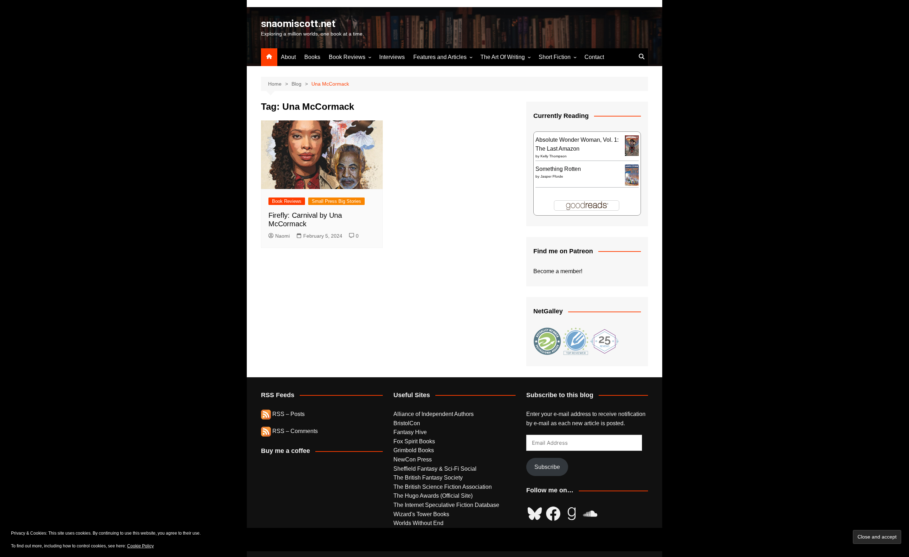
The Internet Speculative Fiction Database (446, 505)
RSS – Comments (294, 431)
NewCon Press (412, 459)
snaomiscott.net (298, 23)
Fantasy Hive (410, 432)
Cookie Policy (140, 546)
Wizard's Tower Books (421, 514)
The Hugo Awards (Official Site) (433, 496)
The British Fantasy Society (428, 478)
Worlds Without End (418, 523)
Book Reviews (347, 57)
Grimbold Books (413, 450)
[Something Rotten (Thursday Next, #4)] (632, 175)
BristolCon (406, 423)
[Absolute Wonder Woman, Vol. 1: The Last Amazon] (632, 145)
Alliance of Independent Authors (433, 414)
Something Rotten (558, 169)
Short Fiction (555, 57)
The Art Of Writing (502, 57)
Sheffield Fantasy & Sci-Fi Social (435, 469)
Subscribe (547, 467)
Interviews (392, 57)
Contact (594, 57)
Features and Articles (440, 57)
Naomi (282, 236)
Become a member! (557, 271)
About (288, 57)
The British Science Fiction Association (442, 487)
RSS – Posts (288, 414)
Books (312, 57)
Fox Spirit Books (414, 441)
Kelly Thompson (553, 156)
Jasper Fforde (551, 176)
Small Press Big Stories (336, 201)
